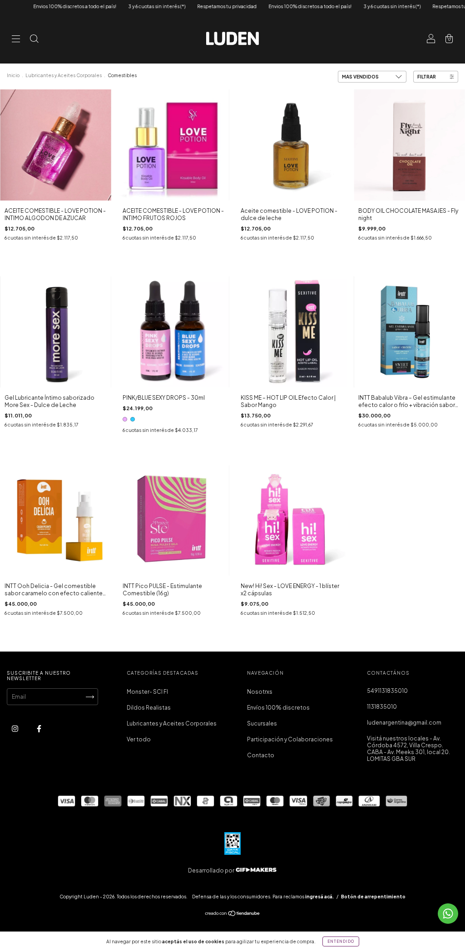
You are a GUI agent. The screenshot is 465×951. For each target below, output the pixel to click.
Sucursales (262, 723)
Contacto (260, 755)
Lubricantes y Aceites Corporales (64, 75)
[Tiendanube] (232, 914)
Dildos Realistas (149, 707)
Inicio (13, 75)
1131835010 (382, 706)
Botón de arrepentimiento (373, 896)
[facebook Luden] (39, 729)
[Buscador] (34, 39)
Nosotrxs (259, 691)
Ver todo (139, 739)
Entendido (340, 941)
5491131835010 (387, 690)
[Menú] (15, 39)
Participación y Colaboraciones (290, 739)
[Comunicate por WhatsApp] (448, 913)
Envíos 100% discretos (278, 707)
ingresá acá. (319, 896)
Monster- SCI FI (147, 691)
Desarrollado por (211, 870)
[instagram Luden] (15, 729)
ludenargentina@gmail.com (404, 722)
